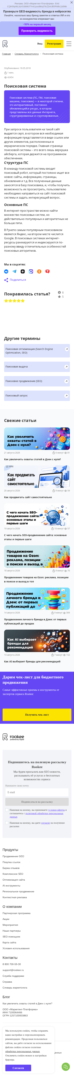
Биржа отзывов (11, 879)
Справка (7, 993)
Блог (6, 1008)
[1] (6, 312)
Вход (37, 50)
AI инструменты (11, 896)
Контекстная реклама (15, 908)
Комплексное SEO (13, 885)
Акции (6, 930)
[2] (10, 312)
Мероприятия (10, 936)
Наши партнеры (12, 942)
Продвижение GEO (13, 867)
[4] (19, 312)
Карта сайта (9, 953)
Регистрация (53, 50)
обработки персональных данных (26, 1051)
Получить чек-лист (37, 726)
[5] (23, 312)
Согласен (18, 1068)
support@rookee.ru (13, 981)
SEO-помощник (11, 947)
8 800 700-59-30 (12, 975)
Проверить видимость (37, 37)
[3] (14, 312)
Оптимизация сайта (14, 891)
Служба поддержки (13, 987)
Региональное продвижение (18, 902)
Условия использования (16, 959)
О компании (12, 918)
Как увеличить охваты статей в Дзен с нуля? (27, 1014)
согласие (52, 834)
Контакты (10, 969)
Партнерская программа (16, 924)
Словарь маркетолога (15, 998)
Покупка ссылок (11, 873)
